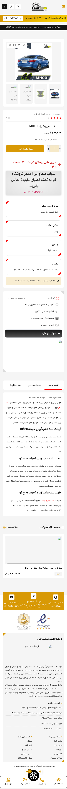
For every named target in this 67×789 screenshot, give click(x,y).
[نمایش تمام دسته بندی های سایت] (25, 780)
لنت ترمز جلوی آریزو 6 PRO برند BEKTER (43, 568)
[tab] (53, 385)
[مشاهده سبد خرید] (34, 776)
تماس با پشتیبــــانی (55, 602)
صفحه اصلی (58, 783)
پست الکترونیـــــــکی (11, 602)
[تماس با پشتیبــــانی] (55, 597)
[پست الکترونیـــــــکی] (11, 597)
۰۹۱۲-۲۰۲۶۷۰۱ (33, 192)
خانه (59, 27)
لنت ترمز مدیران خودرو (48, 27)
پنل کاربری (8, 783)
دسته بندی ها (25, 783)
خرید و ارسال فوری (25, 149)
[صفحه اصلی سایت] (58, 780)
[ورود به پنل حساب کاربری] (8, 780)
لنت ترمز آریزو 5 (34, 27)
